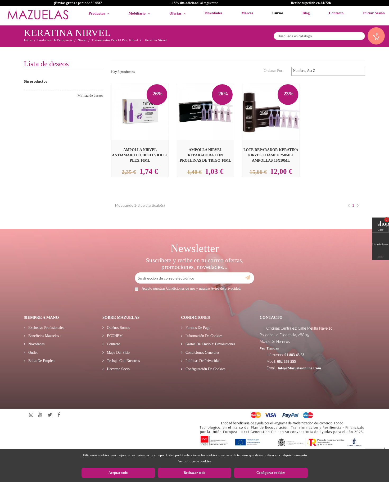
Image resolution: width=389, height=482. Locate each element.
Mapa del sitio (118, 353)
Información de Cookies (203, 336)
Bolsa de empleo (41, 361)
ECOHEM (114, 336)
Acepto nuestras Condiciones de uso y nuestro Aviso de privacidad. (191, 288)
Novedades (35, 344)
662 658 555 (286, 362)
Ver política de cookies (194, 461)
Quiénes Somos (118, 328)
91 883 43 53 (294, 355)
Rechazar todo (194, 473)
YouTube (40, 415)
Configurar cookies (270, 473)
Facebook (58, 415)
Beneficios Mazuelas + (44, 336)
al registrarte (194, 3)
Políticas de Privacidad (202, 361)
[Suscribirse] (247, 277)
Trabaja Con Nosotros (123, 361)
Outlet (32, 353)
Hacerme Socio (118, 369)
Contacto (113, 344)
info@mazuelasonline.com (299, 368)
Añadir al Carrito (146, 102)
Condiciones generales (201, 353)
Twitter (50, 415)
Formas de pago (197, 328)
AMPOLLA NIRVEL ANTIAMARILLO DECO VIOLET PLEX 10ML (140, 155)
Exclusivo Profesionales (45, 328)
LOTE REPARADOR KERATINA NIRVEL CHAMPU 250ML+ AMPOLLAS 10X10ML (270, 155)
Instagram (31, 415)
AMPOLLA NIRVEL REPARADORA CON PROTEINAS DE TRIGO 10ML (205, 155)
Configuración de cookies (204, 369)
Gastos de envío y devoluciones (209, 344)
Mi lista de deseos (90, 96)
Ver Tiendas (269, 348)
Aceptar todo (118, 473)
